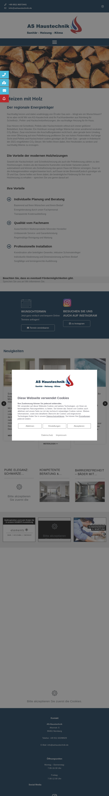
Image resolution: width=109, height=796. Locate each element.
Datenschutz (47, 435)
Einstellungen (54, 426)
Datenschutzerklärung (55, 416)
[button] (4, 74)
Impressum (61, 435)
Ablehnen (30, 426)
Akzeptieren (79, 426)
